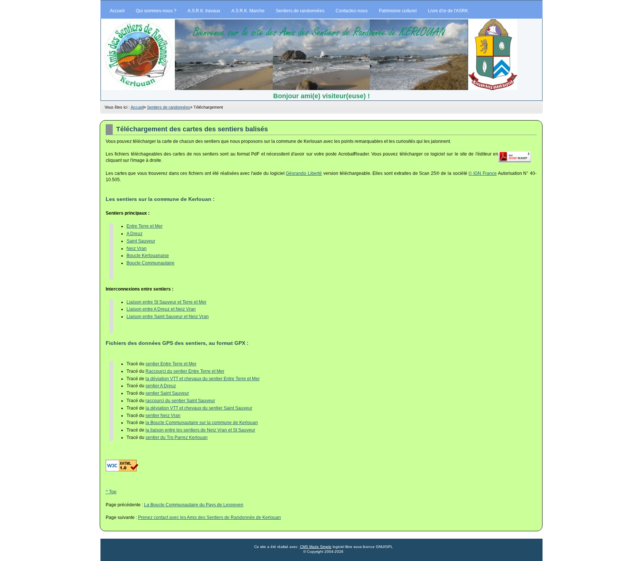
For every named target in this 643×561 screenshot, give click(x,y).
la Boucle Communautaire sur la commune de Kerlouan (201, 422)
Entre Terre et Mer (145, 226)
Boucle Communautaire (151, 263)
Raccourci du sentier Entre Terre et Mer (184, 371)
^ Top (111, 491)
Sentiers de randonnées (168, 107)
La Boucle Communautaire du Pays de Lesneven (193, 504)
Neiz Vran (137, 248)
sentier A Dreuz (160, 385)
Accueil (137, 107)
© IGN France (482, 173)
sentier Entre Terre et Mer (170, 363)
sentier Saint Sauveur (167, 393)
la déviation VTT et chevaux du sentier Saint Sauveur (198, 408)
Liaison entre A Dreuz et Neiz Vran (161, 309)
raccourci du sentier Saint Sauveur (180, 400)
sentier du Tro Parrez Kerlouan (176, 437)
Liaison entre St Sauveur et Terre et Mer (167, 302)
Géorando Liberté (304, 173)
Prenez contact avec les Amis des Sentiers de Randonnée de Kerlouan (209, 517)
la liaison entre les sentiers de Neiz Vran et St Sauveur (200, 430)
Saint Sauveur (141, 241)
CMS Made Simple (316, 547)
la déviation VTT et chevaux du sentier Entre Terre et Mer (202, 378)
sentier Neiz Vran (162, 415)
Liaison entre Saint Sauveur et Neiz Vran (168, 316)
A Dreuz (135, 233)
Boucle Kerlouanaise (148, 255)
